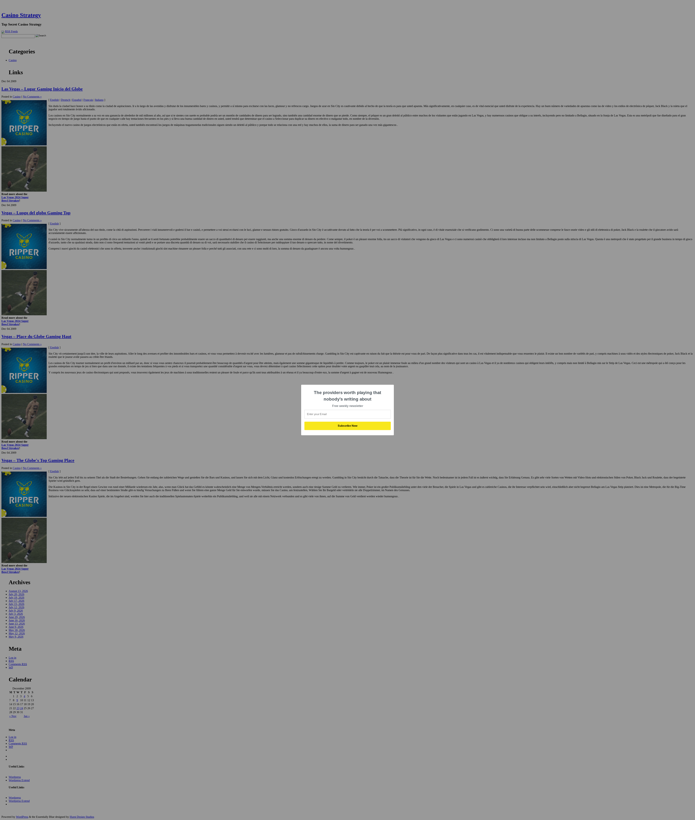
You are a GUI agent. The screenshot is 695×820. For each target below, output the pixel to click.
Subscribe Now (348, 426)
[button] (347, 395)
